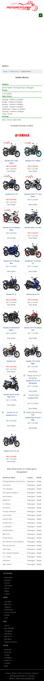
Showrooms (14, 71)
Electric (7, 588)
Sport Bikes (8, 577)
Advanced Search (10, 642)
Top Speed (8, 631)
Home (5, 71)
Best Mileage (9, 628)
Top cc (6, 625)
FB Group (7, 652)
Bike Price (8, 604)
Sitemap (31, 676)
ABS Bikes (8, 639)
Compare (7, 607)
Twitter (7, 655)
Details (39, 481)
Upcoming (8, 634)
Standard (7, 580)
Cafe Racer (8, 585)
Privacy (27, 673)
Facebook (7, 649)
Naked (6, 591)
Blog (6, 666)
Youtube (7, 663)
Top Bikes (8, 601)
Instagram (8, 658)
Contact (34, 673)
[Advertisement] (22, 40)
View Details (11, 171)
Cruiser (7, 594)
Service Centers (10, 612)
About (14, 673)
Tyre (6, 618)
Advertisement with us (18, 676)
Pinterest (7, 660)
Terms (20, 673)
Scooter (7, 583)
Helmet (7, 615)
